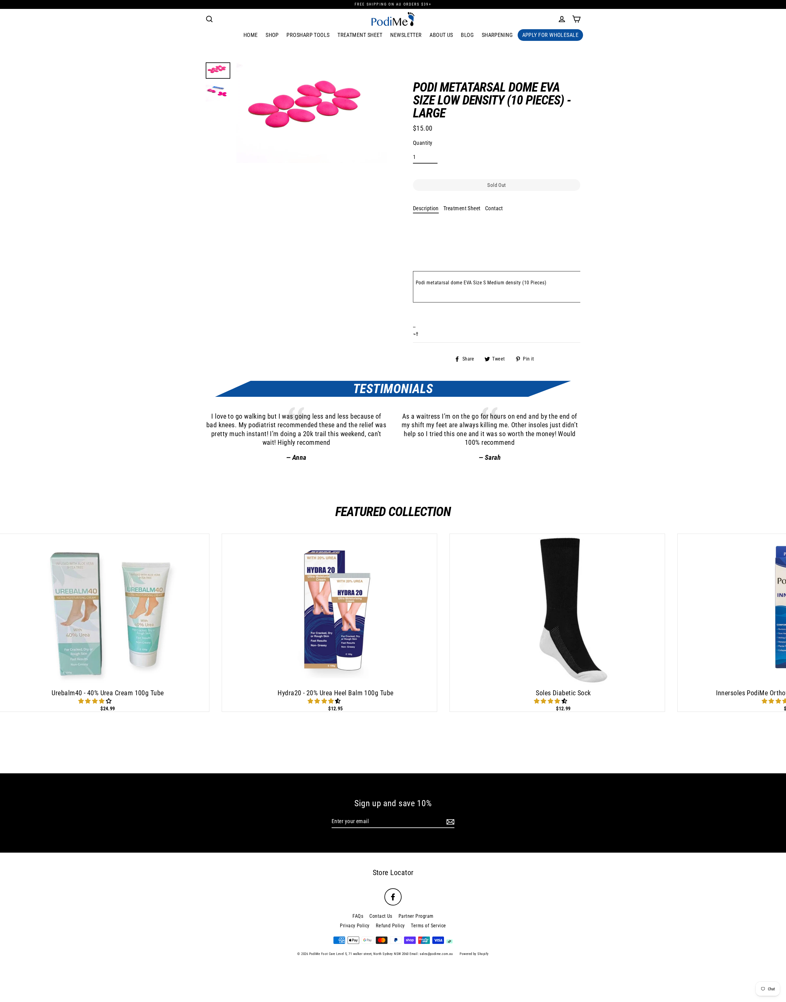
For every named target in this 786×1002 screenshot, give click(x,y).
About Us (441, 35)
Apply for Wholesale (550, 35)
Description (426, 208)
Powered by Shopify (474, 954)
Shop (272, 35)
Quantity (423, 143)
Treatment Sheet (360, 35)
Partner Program (416, 916)
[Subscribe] (449, 821)
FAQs (357, 916)
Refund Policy (390, 926)
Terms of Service (428, 926)
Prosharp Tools (307, 35)
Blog (467, 35)
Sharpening (497, 35)
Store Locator (393, 872)
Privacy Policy (354, 926)
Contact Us (380, 916)
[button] (95, 701)
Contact (494, 208)
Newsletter (406, 35)
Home (250, 35)
